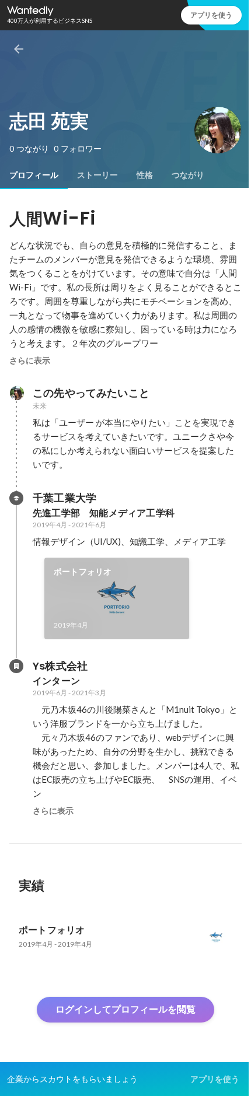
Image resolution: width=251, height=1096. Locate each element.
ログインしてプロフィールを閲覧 (125, 1009)
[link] (116, 598)
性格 (145, 175)
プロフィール (33, 175)
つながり (188, 175)
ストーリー (97, 175)
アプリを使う (211, 15)
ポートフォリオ (82, 571)
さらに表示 (29, 360)
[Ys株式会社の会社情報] (16, 666)
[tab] (34, 175)
